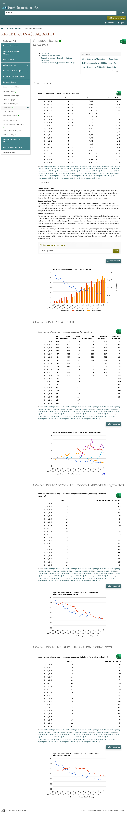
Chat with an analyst (117, 18)
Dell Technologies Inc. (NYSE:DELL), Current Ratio (99, 63)
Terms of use (91, 810)
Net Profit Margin (9, 92)
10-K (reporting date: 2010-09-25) (57, 176)
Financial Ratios (8, 60)
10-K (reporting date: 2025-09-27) (54, 166)
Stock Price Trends (9, 152)
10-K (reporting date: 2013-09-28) (73, 173)
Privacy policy (102, 810)
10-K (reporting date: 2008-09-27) (101, 176)
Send (116, 251)
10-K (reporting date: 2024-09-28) (77, 166)
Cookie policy (113, 810)
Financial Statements (10, 46)
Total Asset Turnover (10, 115)
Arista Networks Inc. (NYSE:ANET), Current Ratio (99, 67)
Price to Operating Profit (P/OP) (14, 124)
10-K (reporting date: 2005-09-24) (89, 178)
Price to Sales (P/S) (9, 135)
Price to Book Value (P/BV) (12, 131)
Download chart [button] (114, 261)
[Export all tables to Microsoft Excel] (123, 41)
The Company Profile (10, 41)
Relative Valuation (9, 65)
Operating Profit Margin (11, 96)
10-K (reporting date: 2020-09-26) (82, 168)
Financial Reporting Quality (12, 147)
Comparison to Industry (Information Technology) (58, 63)
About (83, 810)
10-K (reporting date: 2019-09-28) (104, 168)
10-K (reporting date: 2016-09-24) (89, 171)
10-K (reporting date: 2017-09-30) (67, 171)
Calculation (45, 53)
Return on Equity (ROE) (10, 100)
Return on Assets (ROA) (11, 104)
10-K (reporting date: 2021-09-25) (60, 168)
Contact (122, 810)
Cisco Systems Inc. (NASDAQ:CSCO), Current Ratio (100, 59)
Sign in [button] (121, 23)
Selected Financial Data (11, 87)
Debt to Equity (8, 112)
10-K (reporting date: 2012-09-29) (95, 173)
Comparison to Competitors (50, 56)
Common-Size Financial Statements (11, 53)
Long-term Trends (9, 82)
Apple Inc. (18, 28)
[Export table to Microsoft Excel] (118, 93)
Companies (9, 28)
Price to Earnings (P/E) (10, 120)
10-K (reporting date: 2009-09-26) (79, 176)
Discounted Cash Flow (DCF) (13, 71)
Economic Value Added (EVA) (13, 76)
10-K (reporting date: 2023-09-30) (99, 166)
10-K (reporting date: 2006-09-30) (67, 178)
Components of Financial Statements (11, 141)
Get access (110, 23)
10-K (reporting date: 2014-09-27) (51, 173)
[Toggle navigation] (4, 3)
